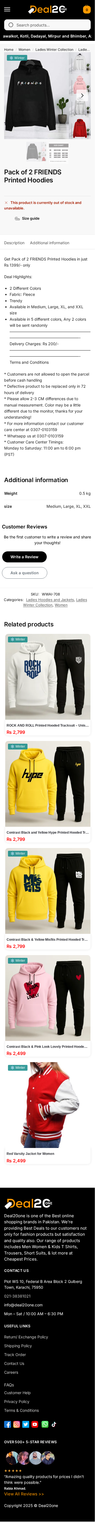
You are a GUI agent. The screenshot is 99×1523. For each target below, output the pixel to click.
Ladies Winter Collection (54, 49)
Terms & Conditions (21, 1410)
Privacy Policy (16, 1401)
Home (8, 49)
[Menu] (12, 10)
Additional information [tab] (49, 242)
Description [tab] (14, 242)
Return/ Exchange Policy (26, 1337)
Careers (11, 1372)
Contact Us (14, 1363)
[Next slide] (82, 95)
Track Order (15, 1354)
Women (24, 49)
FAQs (9, 1385)
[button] (86, 10)
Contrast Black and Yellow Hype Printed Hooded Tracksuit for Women (48, 832)
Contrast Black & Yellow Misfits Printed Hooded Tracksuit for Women (48, 940)
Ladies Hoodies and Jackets (50, 599)
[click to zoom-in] (47, 95)
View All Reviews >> (24, 1494)
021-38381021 (17, 1296)
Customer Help (17, 1392)
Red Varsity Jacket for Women (30, 1154)
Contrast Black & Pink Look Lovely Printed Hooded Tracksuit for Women (48, 1047)
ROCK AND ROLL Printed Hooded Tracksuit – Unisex (48, 725)
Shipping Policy (18, 1345)
